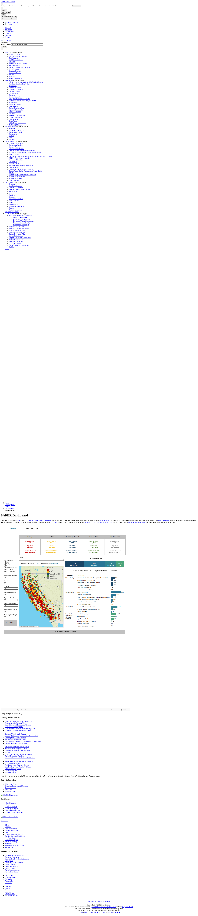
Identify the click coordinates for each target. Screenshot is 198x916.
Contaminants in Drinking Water (15, 723)
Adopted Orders (14, 65)
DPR (99, 912)
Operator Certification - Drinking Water (18, 750)
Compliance (13, 134)
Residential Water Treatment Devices (17, 765)
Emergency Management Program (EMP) (22, 100)
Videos (11, 75)
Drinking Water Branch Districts (15, 734)
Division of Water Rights (21, 225)
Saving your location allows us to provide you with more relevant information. (26, 6)
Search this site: (6, 44)
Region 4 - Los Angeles (17, 232)
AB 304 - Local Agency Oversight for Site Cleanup (26, 82)
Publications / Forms (11, 872)
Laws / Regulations (11, 866)
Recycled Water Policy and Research (21, 165)
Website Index (9, 847)
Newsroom (8, 30)
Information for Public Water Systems (17, 747)
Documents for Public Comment (19, 67)
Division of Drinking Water (22, 219)
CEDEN (8, 827)
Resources (4, 821)
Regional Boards (127, 907)
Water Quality (10, 141)
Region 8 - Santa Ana (16, 239)
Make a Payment (11, 807)
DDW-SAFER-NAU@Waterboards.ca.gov (98, 522)
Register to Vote (10, 791)
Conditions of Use (11, 877)
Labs (10, 138)
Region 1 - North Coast (16, 226)
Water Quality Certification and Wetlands (22, 175)
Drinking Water (10, 126)
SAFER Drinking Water (17, 115)
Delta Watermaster (15, 97)
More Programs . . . (15, 125)
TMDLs (11, 173)
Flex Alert (8, 790)
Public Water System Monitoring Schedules (19, 761)
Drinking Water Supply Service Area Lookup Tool (21, 736)
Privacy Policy (9, 879)
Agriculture (12, 86)
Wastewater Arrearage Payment (15, 845)
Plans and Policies (15, 73)
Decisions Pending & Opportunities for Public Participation (17, 858)
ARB (85, 912)
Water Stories (9, 31)
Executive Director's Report (18, 63)
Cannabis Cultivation (16, 89)
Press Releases (14, 69)
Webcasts (12, 76)
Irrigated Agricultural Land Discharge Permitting (25, 152)
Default (4, 10)
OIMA (7, 825)
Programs (8, 80)
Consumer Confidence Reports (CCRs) (18, 730)
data (18, 520)
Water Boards (10, 213)
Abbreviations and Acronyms (14, 855)
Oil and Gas (13, 162)
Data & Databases (11, 829)
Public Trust (13, 202)
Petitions (12, 62)
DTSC (104, 912)
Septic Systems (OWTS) (17, 117)
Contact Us (8, 33)
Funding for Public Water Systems (16, 743)
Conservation (13, 93)
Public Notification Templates (14, 756)
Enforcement (13, 102)
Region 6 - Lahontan (16, 236)
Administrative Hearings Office (19, 84)
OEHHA (110, 912)
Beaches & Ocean (15, 88)
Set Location (76, 6)
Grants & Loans (10, 864)
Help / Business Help (12, 810)
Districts (11, 136)
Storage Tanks (13, 119)
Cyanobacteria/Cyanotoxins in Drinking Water (20, 729)
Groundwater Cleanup (16, 149)
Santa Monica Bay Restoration (19, 245)
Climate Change (14, 91)
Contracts (12, 95)
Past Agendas (13, 58)
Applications (13, 191)
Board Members (14, 54)
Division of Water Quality (21, 223)
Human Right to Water (16, 108)
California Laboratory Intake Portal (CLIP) (19, 721)
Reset (3, 14)
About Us (8, 28)
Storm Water (13, 121)
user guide (54, 522)
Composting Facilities (16, 145)
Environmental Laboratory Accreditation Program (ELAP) (24, 741)
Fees (10, 193)
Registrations (13, 204)
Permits (7, 752)
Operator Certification (16, 110)
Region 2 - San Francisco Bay (19, 228)
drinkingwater (9, 508)
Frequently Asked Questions (14, 863)
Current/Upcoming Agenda (18, 56)
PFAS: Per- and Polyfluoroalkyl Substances (19, 754)
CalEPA (11, 247)
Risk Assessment (163, 520)
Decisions (12, 197)
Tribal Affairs (9, 843)
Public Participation (15, 78)
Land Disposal (14, 154)
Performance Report (11, 840)
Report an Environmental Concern (16, 786)
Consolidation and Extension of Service (18, 725)
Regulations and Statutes (13, 763)
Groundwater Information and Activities (22, 151)
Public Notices (14, 201)
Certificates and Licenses (17, 130)
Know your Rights (11, 808)
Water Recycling (10, 772)
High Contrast (6, 12)
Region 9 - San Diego (16, 241)
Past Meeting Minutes (16, 60)
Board (7, 52)
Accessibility (9, 881)
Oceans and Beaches (16, 160)
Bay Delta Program (15, 186)
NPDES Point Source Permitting (19, 158)
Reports (11, 208)
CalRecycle (92, 912)
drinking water (10, 505)
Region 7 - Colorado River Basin (20, 238)
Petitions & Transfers (16, 199)
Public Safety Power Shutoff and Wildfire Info (20, 758)
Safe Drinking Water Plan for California (18, 767)
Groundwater (13, 106)
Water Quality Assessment (17, 123)
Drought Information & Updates (19, 99)
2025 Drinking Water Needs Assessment (38, 520)
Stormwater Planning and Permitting (21, 169)
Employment (9, 861)
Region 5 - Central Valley (17, 234)
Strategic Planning (15, 71)
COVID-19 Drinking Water (14, 727)
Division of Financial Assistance (23, 221)
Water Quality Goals (15, 178)
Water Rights (9, 182)
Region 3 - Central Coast (17, 230)
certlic (7, 507)
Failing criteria (104, 520)
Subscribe (8, 35)
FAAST (7, 832)
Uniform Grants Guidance (14, 812)
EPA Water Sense (11, 784)
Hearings (12, 195)
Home (7, 503)
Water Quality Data (11, 770)
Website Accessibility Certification (99, 901)
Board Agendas (10, 803)
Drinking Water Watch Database (15, 738)
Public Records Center (12, 870)
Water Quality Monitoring (17, 176)
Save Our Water (10, 788)
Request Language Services (14, 834)
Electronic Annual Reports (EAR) (16, 739)
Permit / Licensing (15, 112)
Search (7, 249)
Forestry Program (14, 147)
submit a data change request (137, 522)
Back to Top (9, 875)
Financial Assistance (15, 104)
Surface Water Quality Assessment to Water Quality (26, 171)
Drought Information (11, 830)
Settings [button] (7, 37)
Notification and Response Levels (16, 748)
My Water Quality (15, 243)
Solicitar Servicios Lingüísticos (15, 836)
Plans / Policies (10, 868)
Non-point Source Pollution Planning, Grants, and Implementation (30, 156)
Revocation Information (17, 206)
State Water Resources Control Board (21, 215)
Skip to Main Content (8, 2)
